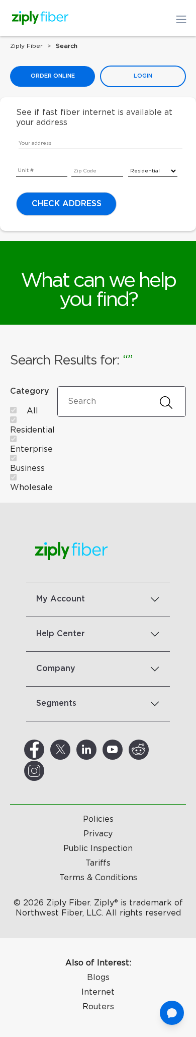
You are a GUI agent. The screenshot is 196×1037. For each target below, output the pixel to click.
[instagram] (46, 771)
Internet (98, 992)
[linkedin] (98, 750)
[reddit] (151, 750)
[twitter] (72, 750)
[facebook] (46, 750)
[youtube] (125, 750)
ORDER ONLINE (53, 76)
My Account (60, 599)
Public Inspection (98, 848)
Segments (56, 703)
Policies (98, 819)
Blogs (98, 977)
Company (55, 668)
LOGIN (143, 76)
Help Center (60, 634)
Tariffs (98, 863)
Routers (98, 1007)
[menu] (23, 163)
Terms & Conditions (98, 878)
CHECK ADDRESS (67, 204)
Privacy (98, 834)
